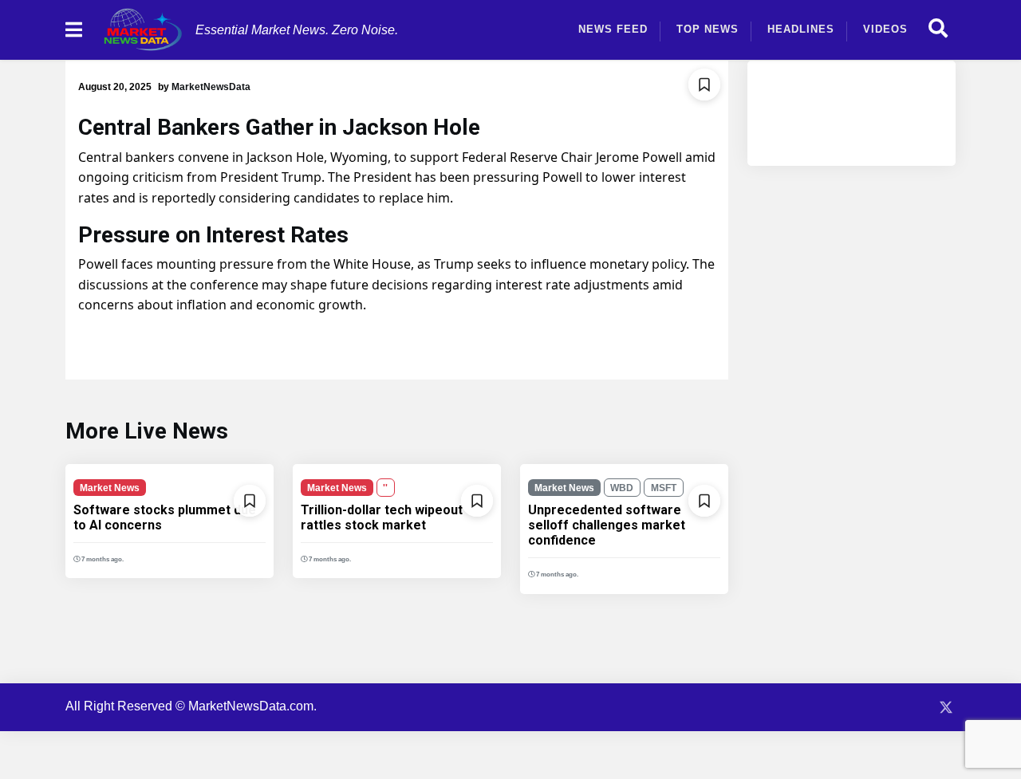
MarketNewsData (210, 87)
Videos (885, 29)
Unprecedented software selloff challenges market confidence (606, 525)
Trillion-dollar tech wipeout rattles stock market (382, 517)
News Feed (613, 29)
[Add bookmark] (704, 84)
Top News (707, 29)
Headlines (800, 29)
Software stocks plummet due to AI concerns (164, 517)
